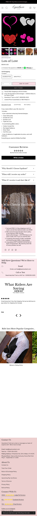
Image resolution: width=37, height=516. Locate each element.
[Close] (34, 513)
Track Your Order (6, 468)
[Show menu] (2, 8)
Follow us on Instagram (8, 508)
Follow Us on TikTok (7, 511)
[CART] (34, 8)
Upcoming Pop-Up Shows (9, 478)
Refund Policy (6, 487)
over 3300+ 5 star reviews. (22, 240)
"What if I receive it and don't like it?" (16, 180)
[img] (18, 291)
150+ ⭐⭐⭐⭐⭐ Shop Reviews (12, 504)
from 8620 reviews (18, 292)
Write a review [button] (19, 158)
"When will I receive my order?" (14, 174)
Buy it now (18, 88)
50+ (3, 499)
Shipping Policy (6, 475)
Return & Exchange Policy (9, 471)
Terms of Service (7, 481)
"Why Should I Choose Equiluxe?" (15, 168)
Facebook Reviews (18, 499)
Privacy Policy (6, 484)
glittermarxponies (6, 57)
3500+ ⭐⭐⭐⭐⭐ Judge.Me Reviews (13, 495)
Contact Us (5, 465)
